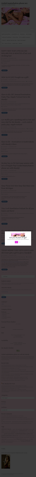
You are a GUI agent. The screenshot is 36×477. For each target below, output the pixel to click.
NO (19, 242)
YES (16, 242)
